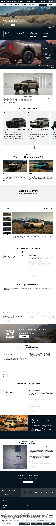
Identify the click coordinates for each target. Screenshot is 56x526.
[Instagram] (36, 492)
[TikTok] (47, 492)
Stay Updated (7, 494)
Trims (22, 4)
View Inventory (43, 4)
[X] (30, 492)
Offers (25, 4)
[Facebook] (25, 492)
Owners (34, 1)
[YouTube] (41, 492)
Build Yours (51, 4)
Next (52, 127)
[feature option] (43, 66)
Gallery (29, 4)
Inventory (21, 1)
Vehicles (5, 505)
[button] (39, 65)
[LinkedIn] (52, 492)
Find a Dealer (43, 1)
